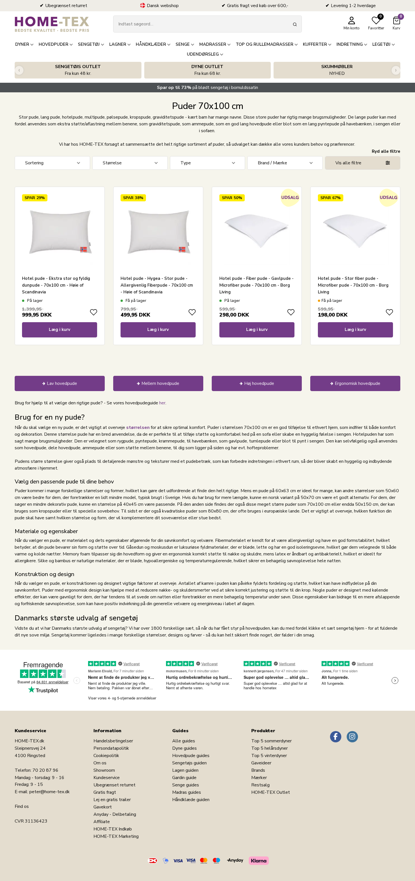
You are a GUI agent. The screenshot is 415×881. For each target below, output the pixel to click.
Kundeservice (106, 778)
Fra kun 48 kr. (78, 70)
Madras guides (186, 792)
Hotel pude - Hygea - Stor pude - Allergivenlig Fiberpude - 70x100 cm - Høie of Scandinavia (157, 285)
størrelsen (138, 427)
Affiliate (101, 822)
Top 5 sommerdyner (271, 741)
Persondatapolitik (111, 748)
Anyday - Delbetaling (114, 814)
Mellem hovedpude (160, 383)
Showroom (104, 770)
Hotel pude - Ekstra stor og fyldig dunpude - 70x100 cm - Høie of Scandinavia (56, 285)
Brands (258, 770)
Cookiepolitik (106, 756)
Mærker (259, 778)
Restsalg (260, 785)
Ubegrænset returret (114, 785)
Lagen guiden (185, 770)
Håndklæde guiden (190, 800)
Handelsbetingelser (113, 741)
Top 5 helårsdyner (269, 748)
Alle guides (183, 741)
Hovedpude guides (190, 756)
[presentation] (19, 70)
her (162, 403)
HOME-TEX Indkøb (112, 829)
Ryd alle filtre (386, 151)
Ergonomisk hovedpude (357, 383)
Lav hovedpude (62, 383)
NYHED (337, 70)
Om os (99, 763)
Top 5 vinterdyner (269, 756)
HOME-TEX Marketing (116, 836)
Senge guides (185, 785)
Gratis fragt (104, 792)
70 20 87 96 (45, 770)
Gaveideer (261, 763)
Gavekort (102, 807)
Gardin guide (184, 778)
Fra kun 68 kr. (207, 70)
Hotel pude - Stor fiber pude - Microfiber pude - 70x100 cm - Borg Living (353, 285)
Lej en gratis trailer (112, 800)
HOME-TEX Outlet (270, 792)
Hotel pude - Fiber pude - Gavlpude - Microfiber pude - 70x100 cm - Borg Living (256, 285)
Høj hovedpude (259, 383)
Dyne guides (184, 748)
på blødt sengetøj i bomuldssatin (207, 87)
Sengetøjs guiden (189, 763)
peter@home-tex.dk (49, 792)
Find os (22, 806)
